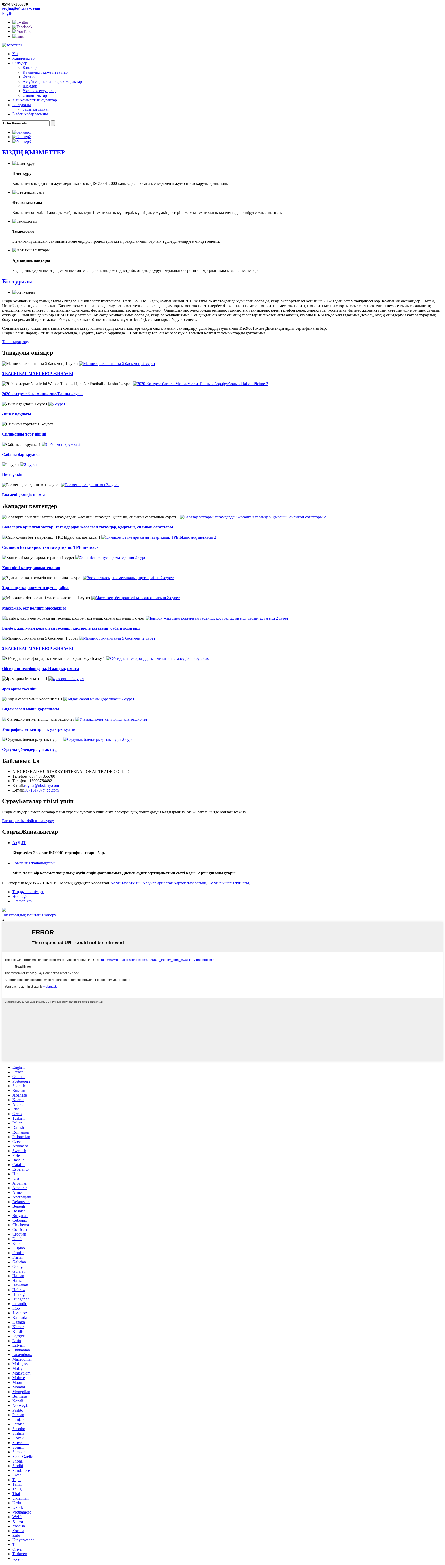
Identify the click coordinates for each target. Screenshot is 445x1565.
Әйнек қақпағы (16, 414)
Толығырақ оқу (15, 342)
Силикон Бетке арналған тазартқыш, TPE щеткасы (51, 547)
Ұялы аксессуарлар (39, 91)
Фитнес (29, 77)
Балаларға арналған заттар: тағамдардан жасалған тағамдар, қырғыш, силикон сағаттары (87, 527)
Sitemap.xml (22, 901)
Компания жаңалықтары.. (34, 863)
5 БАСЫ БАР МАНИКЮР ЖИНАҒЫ (37, 373)
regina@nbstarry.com (21, 9)
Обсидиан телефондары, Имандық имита (40, 668)
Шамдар (30, 86)
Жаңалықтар (23, 58)
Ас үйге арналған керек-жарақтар (52, 81)
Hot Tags (19, 896)
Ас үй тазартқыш (125, 883)
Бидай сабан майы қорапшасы (30, 709)
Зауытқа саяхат (36, 109)
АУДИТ (19, 842)
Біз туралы (21, 104)
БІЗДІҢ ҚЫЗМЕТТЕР (33, 152)
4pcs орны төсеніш (19, 689)
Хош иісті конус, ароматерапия (31, 568)
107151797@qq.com (41, 790)
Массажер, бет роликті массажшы (34, 608)
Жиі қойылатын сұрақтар (34, 100)
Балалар (30, 67)
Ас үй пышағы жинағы (228, 883)
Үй (15, 53)
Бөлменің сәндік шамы (23, 495)
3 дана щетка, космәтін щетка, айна (35, 588)
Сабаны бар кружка (21, 454)
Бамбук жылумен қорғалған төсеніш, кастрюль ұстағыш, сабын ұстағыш (71, 628)
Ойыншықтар (35, 95)
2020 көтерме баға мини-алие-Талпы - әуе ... (42, 394)
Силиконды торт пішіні (24, 434)
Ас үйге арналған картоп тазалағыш (174, 883)
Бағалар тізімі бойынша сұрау (28, 821)
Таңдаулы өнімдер (28, 892)
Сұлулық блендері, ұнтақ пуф (29, 749)
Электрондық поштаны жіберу (29, 915)
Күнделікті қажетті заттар (45, 72)
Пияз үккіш (13, 474)
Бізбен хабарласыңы (30, 114)
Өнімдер (19, 63)
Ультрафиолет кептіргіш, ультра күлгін (38, 729)
